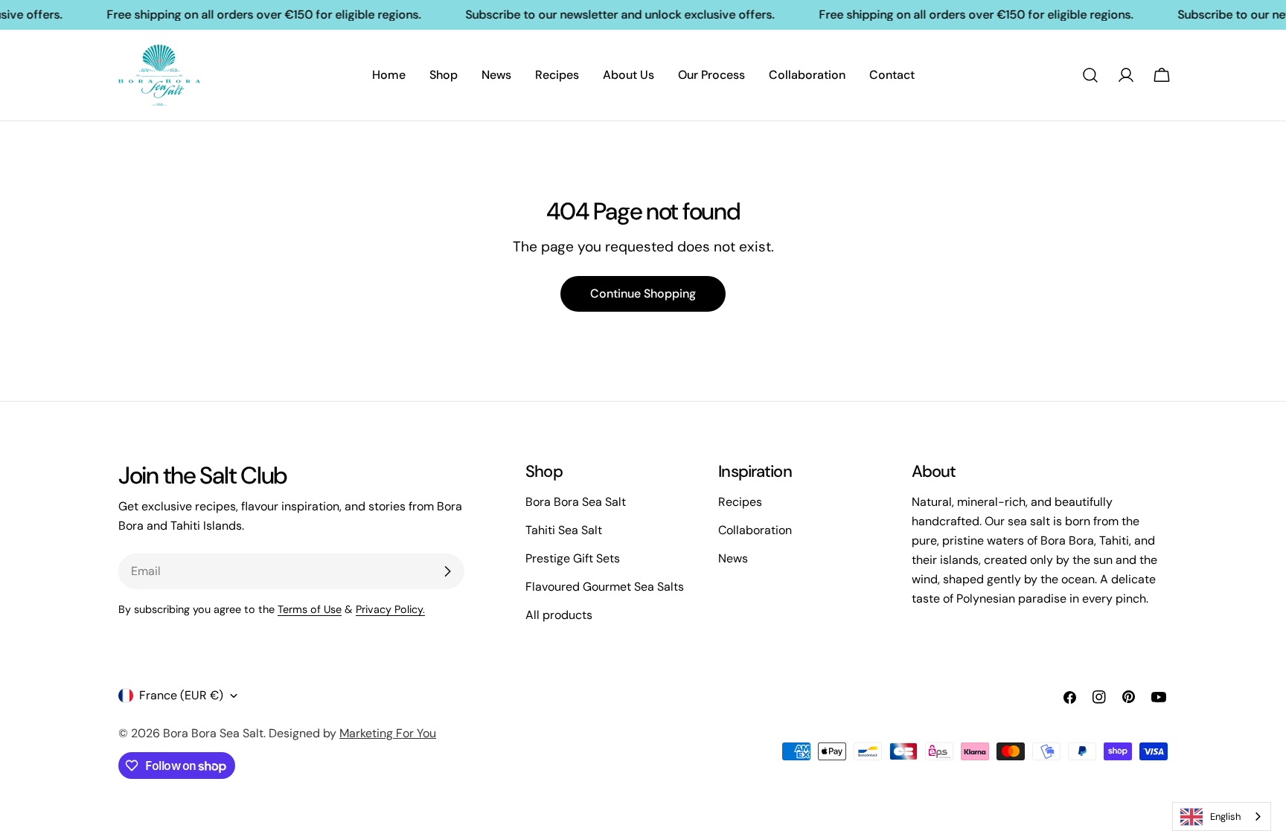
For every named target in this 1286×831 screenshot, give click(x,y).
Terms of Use (310, 609)
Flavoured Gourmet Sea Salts (604, 586)
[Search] (1090, 75)
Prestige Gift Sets (572, 558)
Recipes (740, 502)
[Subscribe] (447, 571)
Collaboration (755, 530)
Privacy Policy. (390, 609)
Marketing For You (387, 733)
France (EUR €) (181, 695)
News (733, 558)
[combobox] (1221, 816)
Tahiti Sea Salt (563, 530)
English (1225, 816)
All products (558, 615)
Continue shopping (643, 293)
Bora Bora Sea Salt (575, 502)
